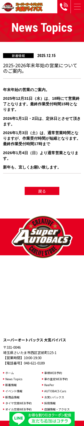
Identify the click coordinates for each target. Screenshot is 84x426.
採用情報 (50, 403)
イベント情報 (13, 391)
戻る (42, 191)
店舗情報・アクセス (57, 409)
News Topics (13, 379)
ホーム (9, 373)
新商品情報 (12, 397)
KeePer (49, 385)
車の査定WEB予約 (56, 379)
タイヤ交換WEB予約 (18, 403)
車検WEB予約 (53, 373)
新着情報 (11, 385)
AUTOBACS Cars (55, 391)
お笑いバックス (54, 397)
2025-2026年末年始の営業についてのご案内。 (40, 68)
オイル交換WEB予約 (18, 409)
